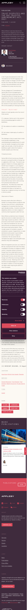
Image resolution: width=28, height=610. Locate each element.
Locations (4, 546)
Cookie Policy (5, 593)
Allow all (13, 325)
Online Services (16, 595)
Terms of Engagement (14, 593)
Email (5, 408)
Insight (7, 25)
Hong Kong (11, 53)
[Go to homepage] (7, 2)
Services (4, 538)
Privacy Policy (5, 602)
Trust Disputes (15, 382)
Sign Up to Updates (7, 566)
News (3, 558)
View (22, 484)
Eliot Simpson (12, 50)
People (3, 543)
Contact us (7, 524)
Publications (6, 10)
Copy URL (14, 408)
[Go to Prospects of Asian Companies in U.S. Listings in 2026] (14, 437)
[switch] (23, 304)
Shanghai (21, 374)
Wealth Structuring (11, 384)
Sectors (4, 540)
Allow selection (13, 330)
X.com (5, 405)
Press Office (5, 563)
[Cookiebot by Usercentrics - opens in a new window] (19, 273)
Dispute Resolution (6, 382)
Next (25, 451)
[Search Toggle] (20, 3)
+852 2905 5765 (13, 56)
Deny (13, 336)
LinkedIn (14, 405)
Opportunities (8, 586)
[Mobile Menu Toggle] (24, 3)
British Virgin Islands (13, 374)
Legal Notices (9, 595)
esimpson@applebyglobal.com (16, 58)
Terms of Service (14, 602)
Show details (18, 320)
